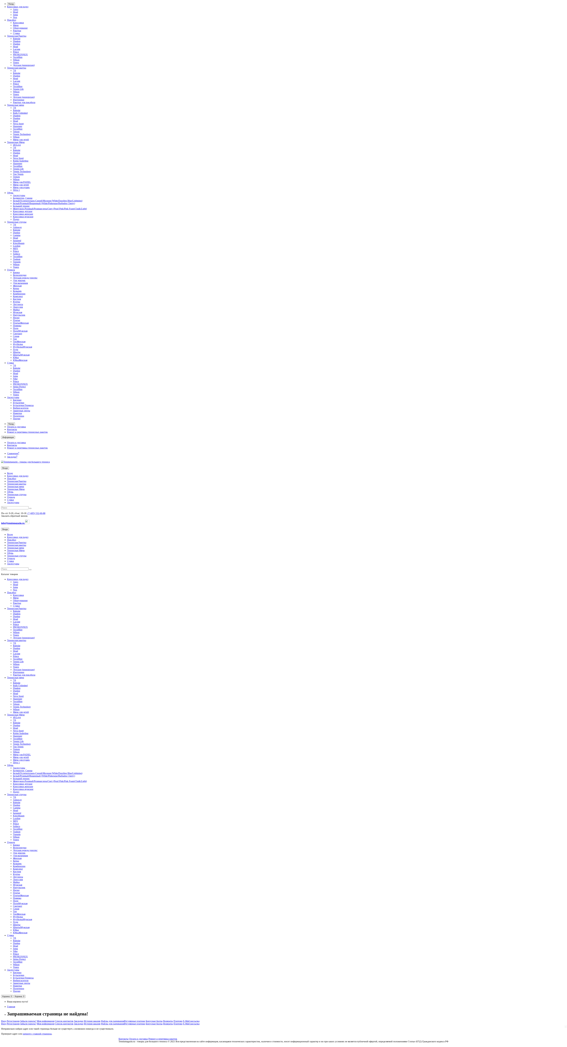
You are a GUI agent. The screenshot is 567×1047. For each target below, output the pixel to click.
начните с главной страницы (37, 1034)
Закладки (78, 1021)
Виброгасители (20, 408)
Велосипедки (19, 275)
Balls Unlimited (20, 113)
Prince (16, 52)
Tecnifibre (17, 57)
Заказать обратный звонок (14, 516)
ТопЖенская (19, 341)
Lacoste (16, 49)
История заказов (92, 1021)
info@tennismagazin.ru (13, 523)
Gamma (16, 235)
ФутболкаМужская (22, 347)
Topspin (17, 262)
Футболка (18, 344)
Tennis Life (18, 89)
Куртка (16, 301)
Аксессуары (19, 195)
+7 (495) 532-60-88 (36, 513)
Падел (16, 219)
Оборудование (20, 28)
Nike (15, 378)
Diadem (16, 41)
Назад (11, 4)
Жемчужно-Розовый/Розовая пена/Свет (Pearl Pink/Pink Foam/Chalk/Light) (50, 208)
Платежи (178, 1021)
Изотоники (18, 99)
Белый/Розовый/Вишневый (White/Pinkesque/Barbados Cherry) (44, 203)
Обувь (10, 192)
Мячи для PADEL (22, 182)
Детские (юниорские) (24, 65)
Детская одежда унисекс (25, 278)
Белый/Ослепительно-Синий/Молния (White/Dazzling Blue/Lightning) (47, 200)
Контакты (12, 429)
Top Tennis (18, 174)
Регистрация (13, 1021)
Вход (3, 1021)
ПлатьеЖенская (21, 323)
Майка (16, 309)
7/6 (14, 70)
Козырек (17, 291)
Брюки (16, 272)
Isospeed (17, 240)
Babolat (16, 38)
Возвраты (168, 1021)
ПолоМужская (20, 331)
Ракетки (17, 30)
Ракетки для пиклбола (24, 102)
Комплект (18, 296)
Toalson (16, 259)
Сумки (16, 33)
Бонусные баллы (154, 1021)
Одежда (11, 270)
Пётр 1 (16, 190)
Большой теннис (21, 206)
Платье (16, 320)
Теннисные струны (16, 222)
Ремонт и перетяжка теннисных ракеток (27, 432)
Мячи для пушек (21, 187)
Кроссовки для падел (17, 6)
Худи (15, 349)
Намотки (17, 413)
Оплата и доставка (16, 426)
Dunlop (16, 44)
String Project (19, 386)
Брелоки (17, 400)
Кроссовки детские (22, 211)
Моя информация (45, 1021)
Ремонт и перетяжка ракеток (162, 1039)
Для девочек (19, 280)
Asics (15, 9)
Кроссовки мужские (23, 216)
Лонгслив (18, 307)
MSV (15, 248)
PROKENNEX (20, 54)
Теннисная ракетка (16, 68)
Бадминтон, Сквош (22, 198)
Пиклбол (11, 20)
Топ (15, 339)
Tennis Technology (22, 134)
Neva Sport (18, 123)
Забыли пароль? (28, 1021)
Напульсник (19, 315)
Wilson (16, 60)
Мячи (16, 25)
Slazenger (17, 126)
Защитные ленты (21, 410)
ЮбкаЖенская (20, 360)
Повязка (17, 325)
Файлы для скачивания (112, 1021)
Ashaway (17, 227)
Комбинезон (19, 293)
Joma (15, 14)
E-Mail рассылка (191, 1021)
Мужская (17, 312)
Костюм (17, 299)
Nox (15, 17)
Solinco (16, 254)
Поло (15, 328)
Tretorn (16, 177)
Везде (10, 473)
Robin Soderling (20, 161)
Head (15, 12)
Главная (11, 1006)
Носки (16, 317)
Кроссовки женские (23, 214)
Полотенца (18, 416)
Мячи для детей (21, 139)
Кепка (16, 288)
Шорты (16, 352)
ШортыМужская (21, 355)
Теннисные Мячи (16, 142)
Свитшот (17, 333)
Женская (17, 285)
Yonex (16, 62)
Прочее (16, 418)
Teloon (16, 131)
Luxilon (16, 246)
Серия (16, 336)
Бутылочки (18, 402)
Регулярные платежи (134, 1021)
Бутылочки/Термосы (23, 405)
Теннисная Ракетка (16, 36)
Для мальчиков (20, 283)
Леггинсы (18, 304)
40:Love (17, 145)
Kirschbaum (18, 243)
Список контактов (64, 1021)
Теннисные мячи (15, 105)
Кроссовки (18, 22)
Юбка (16, 357)
